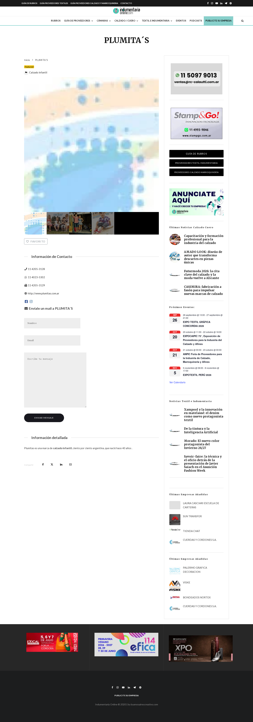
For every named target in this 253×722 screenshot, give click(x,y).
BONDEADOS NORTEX (197, 597)
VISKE (186, 582)
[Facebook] (208, 3)
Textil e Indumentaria (155, 20)
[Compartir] (43, 464)
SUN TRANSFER (192, 516)
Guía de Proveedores (77, 20)
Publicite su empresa (218, 20)
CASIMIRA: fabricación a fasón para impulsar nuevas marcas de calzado (203, 290)
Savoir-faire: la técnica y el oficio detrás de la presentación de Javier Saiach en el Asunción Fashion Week (203, 463)
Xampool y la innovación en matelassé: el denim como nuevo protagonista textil (203, 415)
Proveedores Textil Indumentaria (196, 163)
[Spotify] (230, 3)
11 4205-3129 (36, 285)
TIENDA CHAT (191, 531)
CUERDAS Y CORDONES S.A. (200, 539)
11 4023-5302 (36, 277)
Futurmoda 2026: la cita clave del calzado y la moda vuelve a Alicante (201, 274)
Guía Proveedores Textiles (54, 3)
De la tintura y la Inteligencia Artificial (201, 430)
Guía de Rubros (29, 3)
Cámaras (102, 20)
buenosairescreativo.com (144, 704)
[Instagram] (212, 3)
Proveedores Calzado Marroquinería (196, 172)
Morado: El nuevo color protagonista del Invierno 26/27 (201, 444)
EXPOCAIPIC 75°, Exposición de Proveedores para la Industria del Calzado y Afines (202, 339)
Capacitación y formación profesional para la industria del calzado (203, 239)
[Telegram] (226, 3)
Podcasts (196, 20)
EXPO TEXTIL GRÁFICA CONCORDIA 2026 (196, 324)
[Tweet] (52, 464)
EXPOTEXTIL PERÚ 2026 (197, 375)
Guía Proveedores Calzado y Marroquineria (94, 3)
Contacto (126, 3)
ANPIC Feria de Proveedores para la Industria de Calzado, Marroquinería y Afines (202, 357)
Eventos (181, 20)
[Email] (70, 464)
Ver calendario (177, 382)
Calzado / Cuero (124, 20)
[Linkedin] (221, 3)
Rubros (56, 20)
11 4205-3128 (36, 268)
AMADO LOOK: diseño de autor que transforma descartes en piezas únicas (203, 257)
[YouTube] (216, 3)
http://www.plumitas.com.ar (43, 293)
